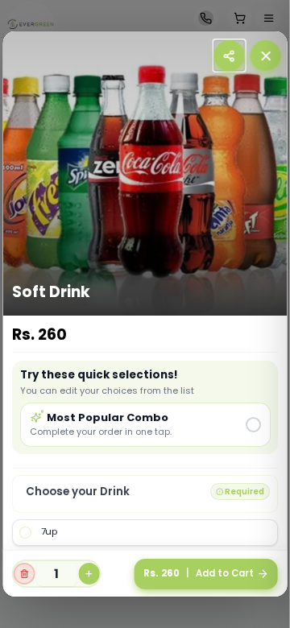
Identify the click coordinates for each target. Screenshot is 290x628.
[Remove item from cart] (24, 574)
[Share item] (228, 55)
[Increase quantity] (89, 574)
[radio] (144, 424)
